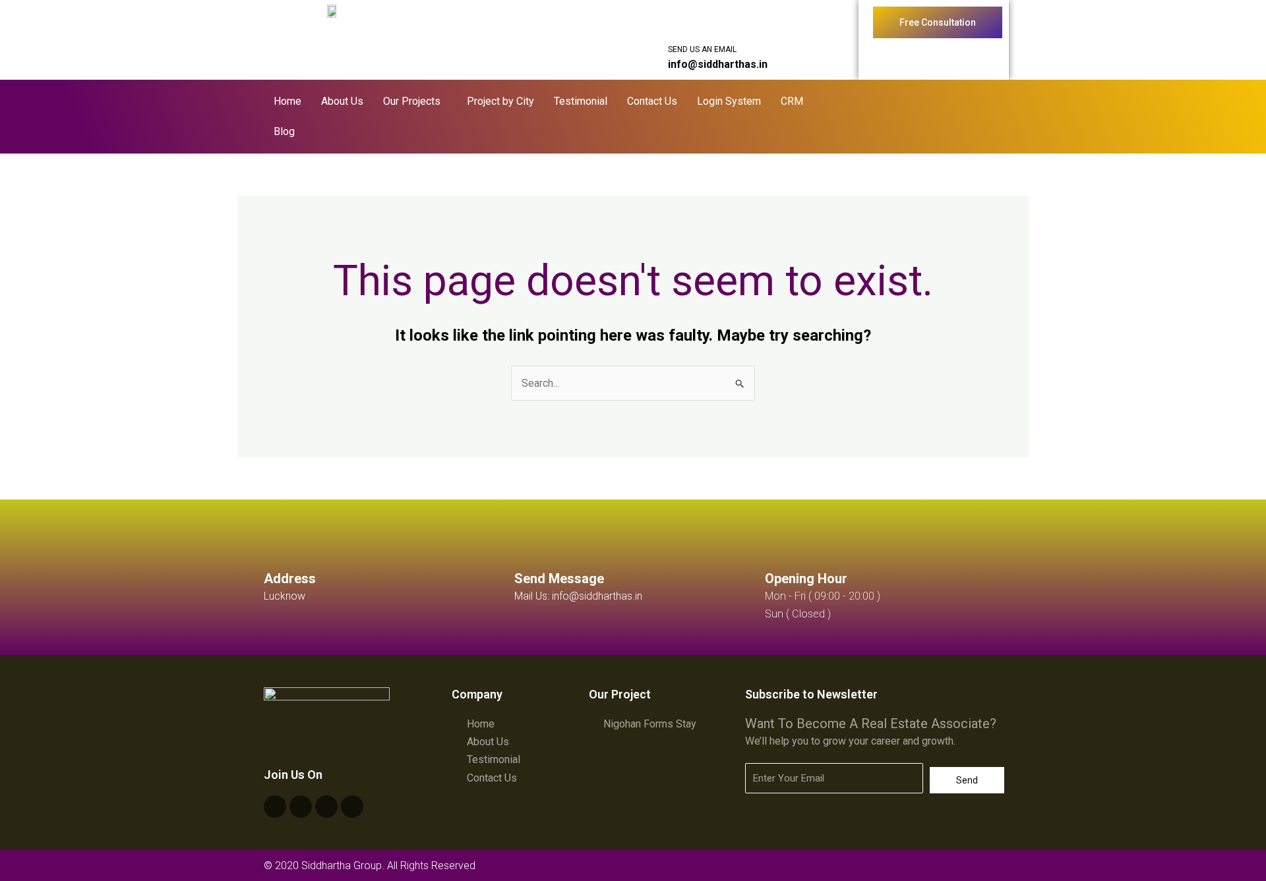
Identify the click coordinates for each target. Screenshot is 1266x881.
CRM (792, 101)
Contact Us (652, 101)
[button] (415, 101)
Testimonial (580, 101)
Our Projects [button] (411, 101)
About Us (342, 101)
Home (287, 101)
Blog (284, 131)
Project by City (500, 101)
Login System (729, 101)
